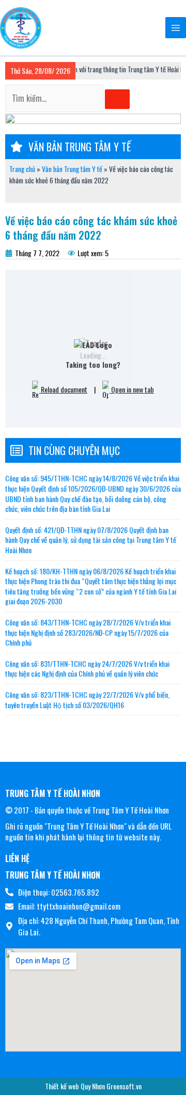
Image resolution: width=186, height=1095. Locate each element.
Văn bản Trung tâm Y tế (72, 169)
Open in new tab (132, 389)
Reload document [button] (63, 389)
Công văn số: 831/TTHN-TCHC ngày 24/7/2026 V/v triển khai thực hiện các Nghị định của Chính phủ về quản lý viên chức (87, 668)
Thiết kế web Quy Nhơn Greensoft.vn (93, 1086)
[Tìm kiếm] (117, 99)
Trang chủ (22, 169)
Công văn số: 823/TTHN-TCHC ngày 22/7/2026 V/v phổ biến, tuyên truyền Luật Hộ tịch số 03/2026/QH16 (87, 699)
